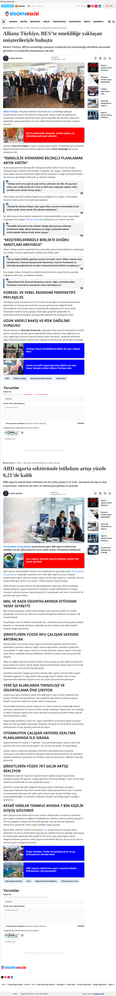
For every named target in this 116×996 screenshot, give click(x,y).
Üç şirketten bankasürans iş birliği (106, 550)
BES (50, 111)
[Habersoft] (99, 994)
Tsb (32, 984)
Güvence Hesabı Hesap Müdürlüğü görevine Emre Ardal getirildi (106, 79)
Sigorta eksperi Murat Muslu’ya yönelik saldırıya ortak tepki (106, 67)
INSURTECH (98, 21)
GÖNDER (80, 423)
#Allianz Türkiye (20, 378)
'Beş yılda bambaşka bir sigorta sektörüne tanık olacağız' (106, 103)
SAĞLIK (46, 21)
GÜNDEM (13, 21)
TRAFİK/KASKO (59, 21)
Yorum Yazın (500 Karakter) (14, 403)
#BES (7, 378)
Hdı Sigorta (60, 984)
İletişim (83, 6)
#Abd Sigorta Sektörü (13, 881)
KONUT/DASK (75, 21)
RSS (16, 994)
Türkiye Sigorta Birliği (14, 984)
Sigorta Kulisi (9, 28)
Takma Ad (7, 392)
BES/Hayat (20, 28)
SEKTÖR (23, 21)
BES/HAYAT (35, 21)
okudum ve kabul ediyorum (26, 423)
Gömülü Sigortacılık (83, 984)
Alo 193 (26, 984)
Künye (78, 6)
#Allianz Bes (61, 378)
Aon (15, 574)
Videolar (33, 6)
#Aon (29, 881)
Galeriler (41, 6)
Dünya (19, 463)
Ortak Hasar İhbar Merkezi (45, 984)
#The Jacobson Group (69, 881)
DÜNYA (87, 21)
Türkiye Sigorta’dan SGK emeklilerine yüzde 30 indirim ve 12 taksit (106, 91)
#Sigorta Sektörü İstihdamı (46, 881)
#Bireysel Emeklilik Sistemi (41, 378)
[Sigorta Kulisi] (13, 967)
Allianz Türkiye (33, 219)
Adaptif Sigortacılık (99, 984)
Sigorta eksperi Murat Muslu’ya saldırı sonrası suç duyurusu (106, 115)
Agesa (110, 984)
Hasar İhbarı (70, 984)
